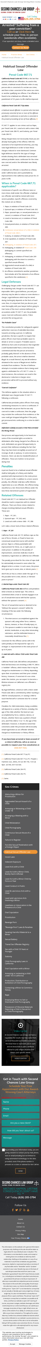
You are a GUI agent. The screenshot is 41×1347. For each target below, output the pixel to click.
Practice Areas (16, 54)
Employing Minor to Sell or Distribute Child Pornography (17, 1001)
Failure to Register (13, 840)
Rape (7, 995)
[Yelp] (24, 1210)
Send (20, 1171)
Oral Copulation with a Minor (17, 968)
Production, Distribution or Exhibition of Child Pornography (18, 981)
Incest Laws (10, 857)
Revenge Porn (11, 922)
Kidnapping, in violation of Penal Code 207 (20, 245)
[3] (37, 569)
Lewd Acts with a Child (14, 866)
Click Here (25, 31)
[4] (25, 600)
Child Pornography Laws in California (16, 962)
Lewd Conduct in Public (15, 886)
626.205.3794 (32, 19)
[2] (27, 277)
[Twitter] (16, 1210)
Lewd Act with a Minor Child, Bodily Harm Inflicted (17, 872)
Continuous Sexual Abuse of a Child (18, 833)
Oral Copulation (11, 912)
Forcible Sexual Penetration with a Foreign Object (19, 846)
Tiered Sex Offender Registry (17, 944)
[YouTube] (28, 1210)
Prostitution (10, 917)
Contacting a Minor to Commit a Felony (18, 988)
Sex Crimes (30, 54)
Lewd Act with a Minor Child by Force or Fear (18, 880)
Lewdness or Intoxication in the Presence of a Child (18, 906)
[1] (3, 754)
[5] (27, 636)
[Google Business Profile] (20, 1210)
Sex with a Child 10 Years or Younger (16, 950)
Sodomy (8, 956)
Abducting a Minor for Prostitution (14, 795)
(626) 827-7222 (20, 748)
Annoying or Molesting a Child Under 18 (18, 809)
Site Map (20, 1234)
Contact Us (20, 1227)
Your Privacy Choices (19, 1238)
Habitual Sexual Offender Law (17, 852)
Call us (11, 31)
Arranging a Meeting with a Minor (16, 816)
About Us (20, 1223)
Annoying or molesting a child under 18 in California (18, 974)
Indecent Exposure (13, 862)
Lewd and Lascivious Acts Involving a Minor (15, 899)
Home (4, 54)
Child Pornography (13, 827)
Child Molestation (12, 823)
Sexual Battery (11, 939)
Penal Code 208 (30, 247)
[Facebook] (13, 1210)
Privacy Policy (20, 1230)
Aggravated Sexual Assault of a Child (18, 802)
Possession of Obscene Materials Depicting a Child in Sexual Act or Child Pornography (19, 1009)
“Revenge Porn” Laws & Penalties (19, 927)
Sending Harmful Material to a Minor (18, 933)
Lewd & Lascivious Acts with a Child (17, 892)
